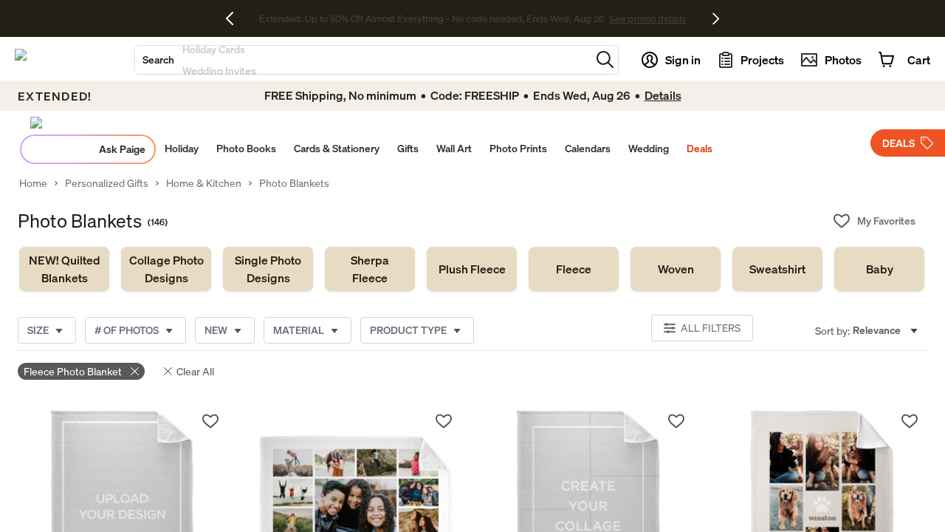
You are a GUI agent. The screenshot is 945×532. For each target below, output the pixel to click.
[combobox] (363, 60)
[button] (605, 59)
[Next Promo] (715, 18)
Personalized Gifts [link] (106, 183)
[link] (64, 269)
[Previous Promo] (235, 18)
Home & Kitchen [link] (203, 183)
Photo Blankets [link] (294, 183)
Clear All (195, 371)
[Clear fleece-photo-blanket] (134, 371)
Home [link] (33, 183)
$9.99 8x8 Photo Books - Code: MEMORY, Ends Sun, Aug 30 (431, 18)
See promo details (601, 18)
